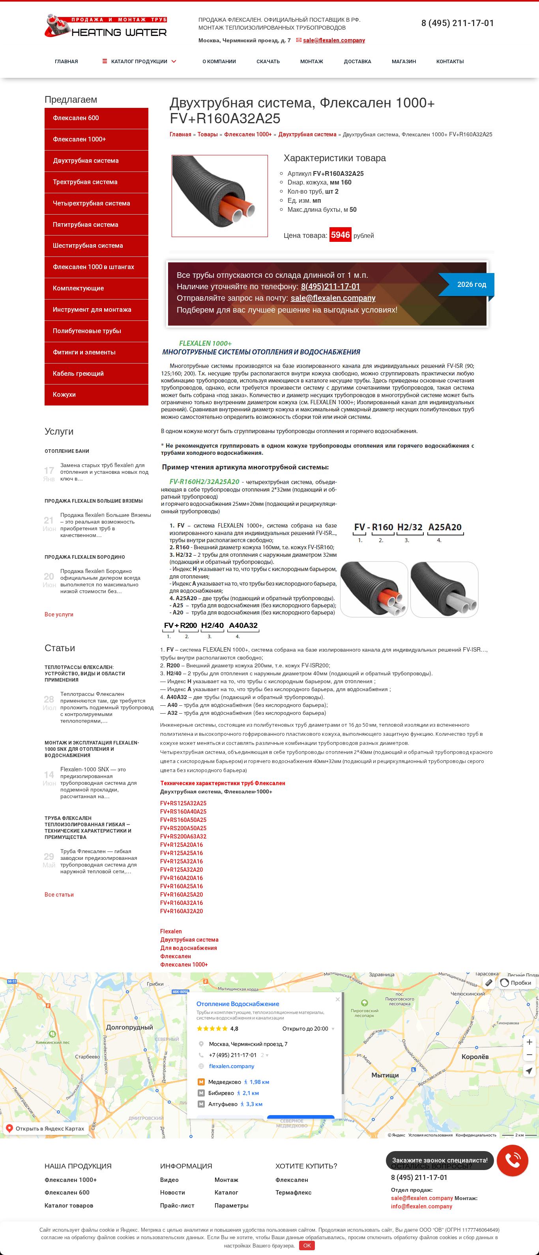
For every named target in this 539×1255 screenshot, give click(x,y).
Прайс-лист (177, 1205)
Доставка (357, 61)
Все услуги (59, 614)
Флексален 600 (67, 1192)
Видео (169, 1179)
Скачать (268, 61)
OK (307, 1245)
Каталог (226, 1192)
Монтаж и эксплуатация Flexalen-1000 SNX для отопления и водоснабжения (92, 749)
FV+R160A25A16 (181, 886)
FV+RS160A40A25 (183, 811)
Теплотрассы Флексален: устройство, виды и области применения (85, 674)
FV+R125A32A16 (181, 861)
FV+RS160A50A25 (183, 820)
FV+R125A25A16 (181, 853)
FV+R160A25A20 (181, 894)
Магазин (404, 61)
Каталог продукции (146, 61)
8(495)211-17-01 (330, 286)
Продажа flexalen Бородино (85, 557)
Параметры (232, 1205)
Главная (66, 61)
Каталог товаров (69, 1205)
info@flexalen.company (421, 1206)
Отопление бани (67, 451)
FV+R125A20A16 (181, 845)
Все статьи (59, 894)
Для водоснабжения (188, 948)
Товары (208, 134)
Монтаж (311, 61)
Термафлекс (293, 1192)
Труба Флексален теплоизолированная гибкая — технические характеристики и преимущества (88, 828)
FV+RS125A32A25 (183, 803)
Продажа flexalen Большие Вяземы (94, 501)
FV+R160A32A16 (181, 903)
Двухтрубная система (307, 134)
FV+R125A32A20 (181, 870)
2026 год (472, 284)
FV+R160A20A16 (181, 878)
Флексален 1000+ (248, 134)
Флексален (175, 956)
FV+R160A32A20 (181, 911)
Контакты (450, 61)
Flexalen (171, 931)
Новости (172, 1192)
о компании (219, 61)
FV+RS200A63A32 (183, 836)
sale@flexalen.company (334, 40)
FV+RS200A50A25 (183, 828)
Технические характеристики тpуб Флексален (222, 783)
